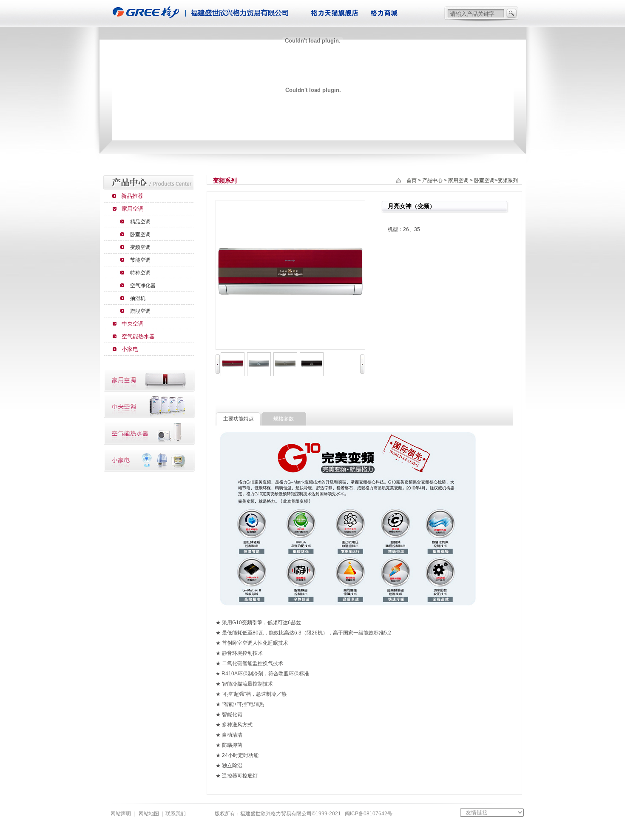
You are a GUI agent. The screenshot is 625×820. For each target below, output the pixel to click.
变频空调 (140, 247)
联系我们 (175, 814)
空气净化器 (143, 286)
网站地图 (149, 814)
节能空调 (140, 260)
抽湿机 (137, 298)
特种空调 (140, 273)
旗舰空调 (140, 311)
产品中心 (432, 180)
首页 (411, 180)
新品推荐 (132, 196)
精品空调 (140, 222)
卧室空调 (140, 234)
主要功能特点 (238, 419)
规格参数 (283, 419)
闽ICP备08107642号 (368, 814)
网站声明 (121, 814)
